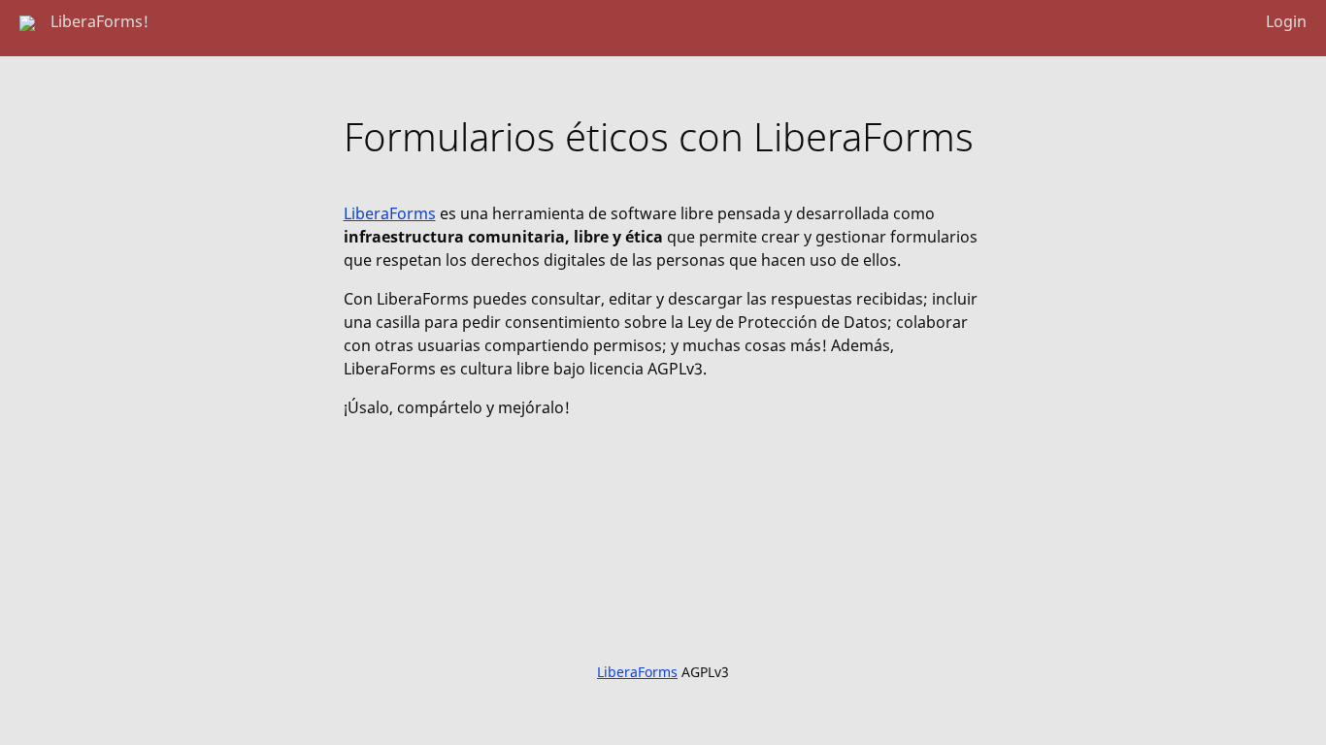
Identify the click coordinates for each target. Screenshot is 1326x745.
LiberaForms (390, 213)
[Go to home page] (27, 21)
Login (1286, 21)
